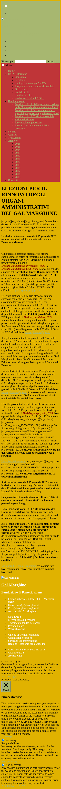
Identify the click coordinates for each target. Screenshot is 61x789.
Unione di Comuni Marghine (23, 634)
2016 (17, 174)
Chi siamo (20, 77)
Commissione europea (20, 637)
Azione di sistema (24, 119)
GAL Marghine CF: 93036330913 (26, 649)
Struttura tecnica (23, 95)
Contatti (12, 134)
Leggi (13, 676)
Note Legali (14, 616)
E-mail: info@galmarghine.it (23, 605)
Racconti (13, 180)
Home (11, 70)
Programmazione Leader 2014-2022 (34, 86)
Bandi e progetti (16, 101)
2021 (17, 158)
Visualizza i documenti (13, 461)
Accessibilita (15, 655)
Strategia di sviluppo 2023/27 (30, 83)
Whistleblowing (16, 629)
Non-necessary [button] (9, 761)
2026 (17, 143)
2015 (17, 177)
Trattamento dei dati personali (24, 622)
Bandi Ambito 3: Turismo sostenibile (34, 116)
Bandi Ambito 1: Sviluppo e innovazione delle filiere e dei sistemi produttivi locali (37, 106)
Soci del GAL (22, 92)
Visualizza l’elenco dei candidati (18, 565)
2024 (17, 149)
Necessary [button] (6, 736)
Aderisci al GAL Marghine (22, 611)
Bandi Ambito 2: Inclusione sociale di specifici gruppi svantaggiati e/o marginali (37, 112)
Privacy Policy (16, 625)
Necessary (10, 740)
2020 (17, 161)
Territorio (20, 80)
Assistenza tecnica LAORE (29, 98)
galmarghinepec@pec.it (27, 290)
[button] (6, 6)
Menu (8, 65)
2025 (17, 146)
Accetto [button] (5, 676)
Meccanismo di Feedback (21, 619)
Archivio (13, 140)
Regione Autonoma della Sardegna (26, 643)
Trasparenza (14, 137)
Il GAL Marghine (17, 73)
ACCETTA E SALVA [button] (13, 786)
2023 (17, 152)
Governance (21, 89)
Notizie (12, 131)
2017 (17, 171)
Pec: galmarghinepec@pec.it (23, 608)
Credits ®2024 (16, 652)
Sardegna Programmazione (22, 640)
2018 (17, 168)
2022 (17, 155)
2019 (17, 164)
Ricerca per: (7, 61)
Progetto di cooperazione (28, 122)
